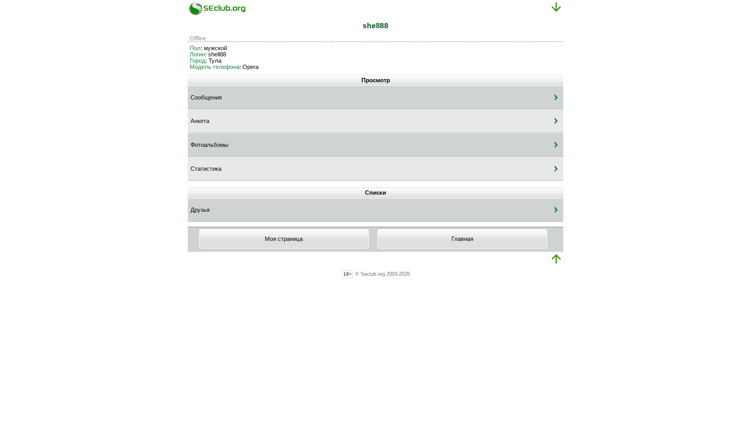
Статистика (205, 169)
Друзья (200, 210)
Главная (462, 239)
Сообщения (206, 97)
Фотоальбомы (209, 145)
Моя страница (284, 239)
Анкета (199, 121)
